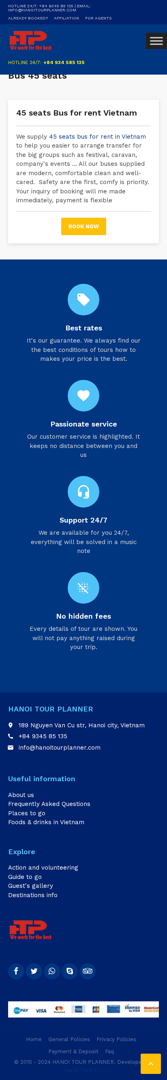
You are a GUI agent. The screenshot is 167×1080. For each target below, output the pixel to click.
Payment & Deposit (73, 1051)
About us (21, 795)
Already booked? (28, 18)
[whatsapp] (52, 971)
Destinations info (33, 895)
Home (34, 1039)
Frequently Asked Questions (49, 804)
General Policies (69, 1039)
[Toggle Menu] (156, 41)
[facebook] (16, 971)
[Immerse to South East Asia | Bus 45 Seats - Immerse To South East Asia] (30, 40)
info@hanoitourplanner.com (60, 747)
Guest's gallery (30, 885)
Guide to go (25, 877)
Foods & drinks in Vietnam (46, 822)
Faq (109, 1051)
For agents (98, 18)
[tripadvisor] (87, 971)
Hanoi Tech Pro (83, 1070)
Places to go (26, 813)
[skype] (70, 971)
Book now (84, 226)
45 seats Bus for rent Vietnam (76, 113)
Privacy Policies (116, 1039)
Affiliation (66, 18)
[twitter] (34, 971)
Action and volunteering (43, 867)
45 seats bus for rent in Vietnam (96, 136)
